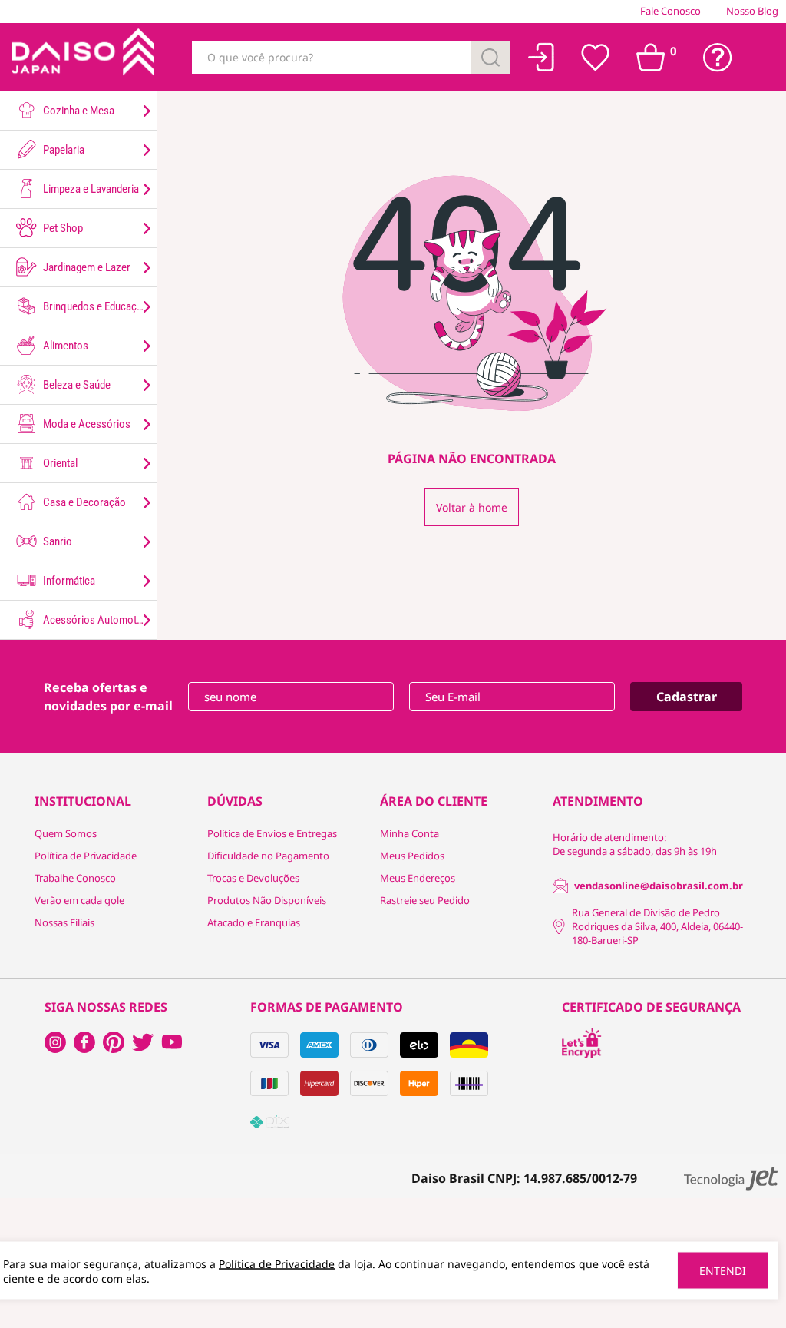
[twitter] (143, 1042)
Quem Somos (66, 833)
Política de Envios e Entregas (272, 833)
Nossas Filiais (64, 922)
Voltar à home (471, 507)
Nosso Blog (752, 11)
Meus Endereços (417, 878)
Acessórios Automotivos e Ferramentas (99, 620)
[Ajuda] (717, 57)
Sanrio (56, 541)
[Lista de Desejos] (595, 57)
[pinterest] (113, 1042)
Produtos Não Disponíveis (266, 900)
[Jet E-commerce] (730, 1179)
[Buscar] (490, 57)
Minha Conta (409, 833)
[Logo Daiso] (81, 57)
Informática (68, 581)
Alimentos (64, 346)
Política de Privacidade (86, 856)
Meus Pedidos (412, 856)
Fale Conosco (670, 11)
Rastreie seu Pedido (425, 900)
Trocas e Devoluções (253, 878)
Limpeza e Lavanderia (90, 189)
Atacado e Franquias (253, 922)
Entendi (722, 1270)
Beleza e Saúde (76, 385)
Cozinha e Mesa (77, 111)
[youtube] (172, 1042)
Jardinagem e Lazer (85, 267)
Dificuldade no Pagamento (268, 856)
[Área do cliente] (541, 57)
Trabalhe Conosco (75, 878)
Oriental (59, 463)
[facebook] (55, 1042)
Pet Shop (62, 228)
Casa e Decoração (83, 502)
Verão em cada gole (79, 900)
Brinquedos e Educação (94, 306)
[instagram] (84, 1042)
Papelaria (62, 150)
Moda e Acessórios (85, 424)
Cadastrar (686, 696)
